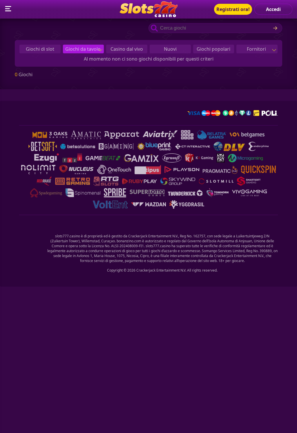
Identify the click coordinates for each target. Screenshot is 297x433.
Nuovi (170, 49)
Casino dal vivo (127, 49)
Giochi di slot (40, 49)
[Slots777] (148, 15)
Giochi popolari (213, 49)
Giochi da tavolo (83, 49)
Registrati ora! (233, 9)
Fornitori (257, 49)
